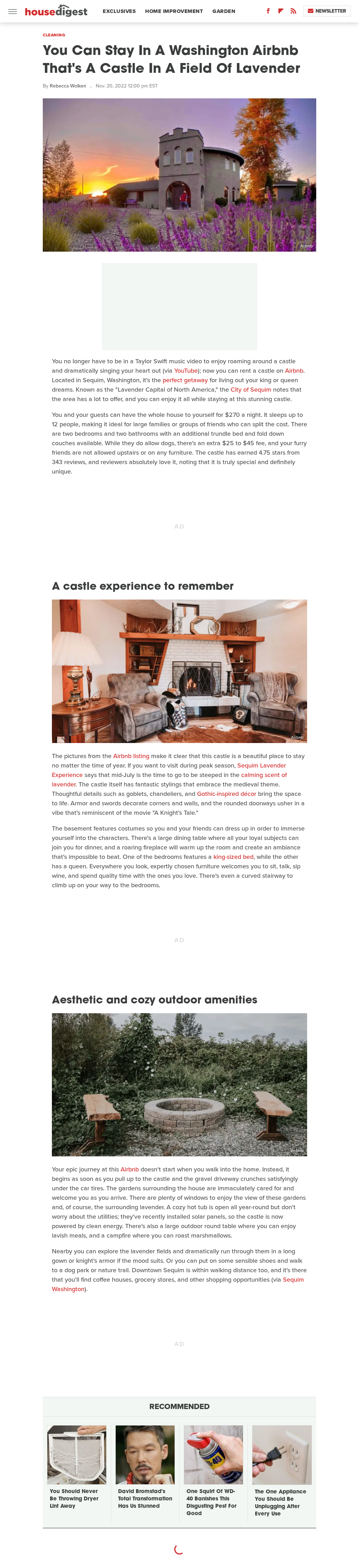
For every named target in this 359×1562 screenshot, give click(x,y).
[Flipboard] (281, 12)
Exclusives (119, 11)
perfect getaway (185, 380)
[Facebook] (268, 12)
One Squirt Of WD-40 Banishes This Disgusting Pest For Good (211, 1503)
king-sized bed (233, 856)
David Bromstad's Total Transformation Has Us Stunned (145, 1499)
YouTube (186, 370)
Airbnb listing (131, 756)
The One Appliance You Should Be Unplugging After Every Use (280, 1503)
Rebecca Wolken (68, 86)
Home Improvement (174, 11)
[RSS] (293, 12)
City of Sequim (251, 389)
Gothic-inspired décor (226, 793)
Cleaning (54, 35)
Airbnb (306, 246)
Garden (223, 11)
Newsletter (331, 11)
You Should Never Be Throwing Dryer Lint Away (74, 1499)
